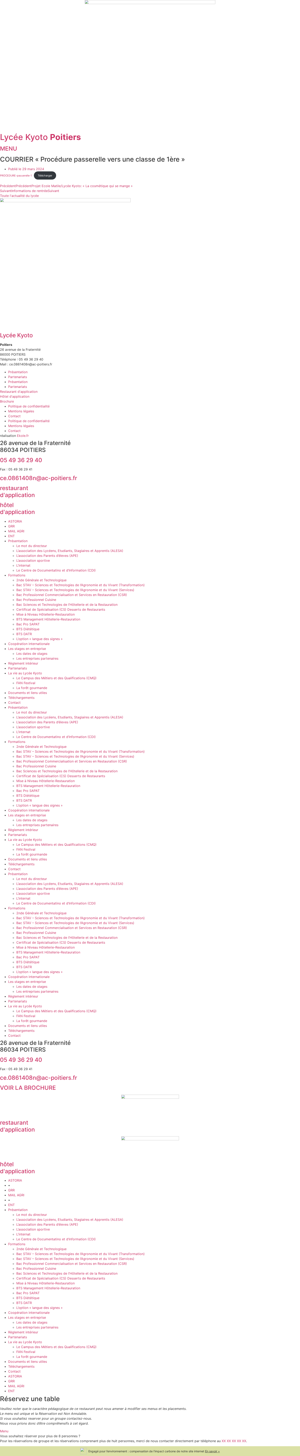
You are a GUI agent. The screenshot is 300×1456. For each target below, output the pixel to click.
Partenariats (17, 377)
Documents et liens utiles (27, 693)
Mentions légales (21, 411)
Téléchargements (21, 698)
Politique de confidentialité (29, 406)
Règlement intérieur (23, 663)
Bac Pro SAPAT (28, 624)
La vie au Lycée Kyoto (25, 673)
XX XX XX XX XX (234, 1441)
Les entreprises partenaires (37, 658)
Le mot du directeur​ (31, 546)
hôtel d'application (17, 508)
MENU (8, 148)
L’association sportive (33, 560)
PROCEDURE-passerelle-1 (16, 175)
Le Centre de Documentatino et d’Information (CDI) (56, 570)
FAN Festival (25, 683)
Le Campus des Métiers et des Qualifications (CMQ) (56, 678)
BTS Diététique (27, 629)
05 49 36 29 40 (21, 460)
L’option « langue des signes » (39, 639)
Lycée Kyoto (40, 137)
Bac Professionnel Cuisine (36, 600)
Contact (14, 416)
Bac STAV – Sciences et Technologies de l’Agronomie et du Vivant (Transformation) (80, 585)
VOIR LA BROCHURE (28, 1087)
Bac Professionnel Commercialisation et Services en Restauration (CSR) (71, 595)
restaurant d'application (17, 491)
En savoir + (212, 1451)
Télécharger (45, 175)
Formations (16, 575)
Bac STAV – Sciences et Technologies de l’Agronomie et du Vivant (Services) (75, 590)
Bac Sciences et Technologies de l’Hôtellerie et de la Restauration (67, 605)
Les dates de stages (31, 653)
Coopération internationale (29, 644)
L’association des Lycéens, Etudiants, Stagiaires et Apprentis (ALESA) (69, 551)
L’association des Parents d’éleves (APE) (47, 556)
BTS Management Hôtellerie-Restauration (48, 619)
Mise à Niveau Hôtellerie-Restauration (45, 614)
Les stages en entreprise (27, 649)
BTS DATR (24, 634)
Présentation (18, 372)
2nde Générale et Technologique (41, 580)
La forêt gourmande (31, 688)
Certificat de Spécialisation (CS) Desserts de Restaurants (60, 609)
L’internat (23, 565)
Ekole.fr (23, 436)
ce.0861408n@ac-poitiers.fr (38, 478)
